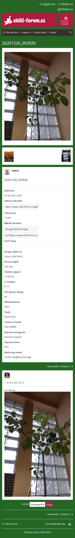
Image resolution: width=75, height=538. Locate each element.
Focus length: (11, 261)
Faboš (15, 170)
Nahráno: (9, 190)
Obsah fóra (11, 523)
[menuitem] (70, 32)
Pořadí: (26, 504)
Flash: (7, 312)
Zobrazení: (10, 213)
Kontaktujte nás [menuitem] (57, 523)
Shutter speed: (12, 271)
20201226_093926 (19, 43)
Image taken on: (13, 251)
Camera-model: (13, 322)
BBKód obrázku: (13, 223)
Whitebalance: (12, 301)
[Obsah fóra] (25, 23)
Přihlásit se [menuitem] (67, 4)
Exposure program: (14, 332)
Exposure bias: (12, 342)
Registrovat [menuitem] (48, 4)
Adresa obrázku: (13, 200)
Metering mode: (13, 352)
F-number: (10, 281)
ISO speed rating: (14, 292)
